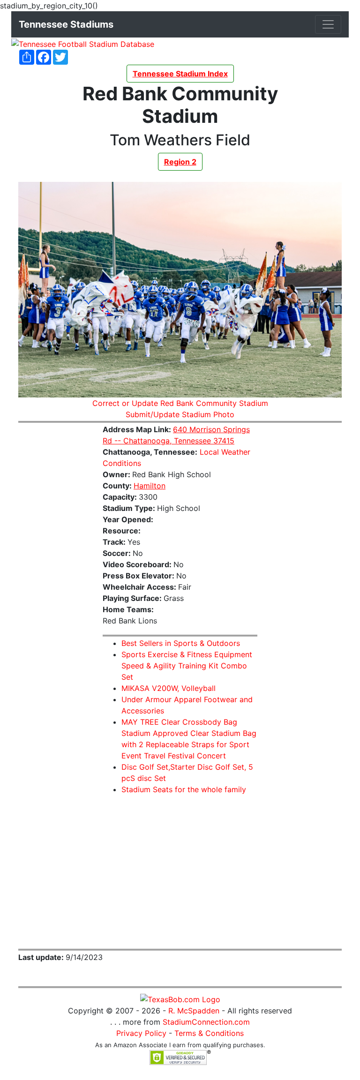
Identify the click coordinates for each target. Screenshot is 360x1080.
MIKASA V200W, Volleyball (168, 688)
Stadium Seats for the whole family (183, 789)
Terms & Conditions (209, 1033)
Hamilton (149, 485)
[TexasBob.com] (180, 998)
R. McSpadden (193, 1010)
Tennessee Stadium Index (180, 73)
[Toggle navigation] (328, 24)
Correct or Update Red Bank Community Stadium (180, 403)
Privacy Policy (141, 1033)
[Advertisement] (53, 571)
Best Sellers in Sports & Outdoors (180, 643)
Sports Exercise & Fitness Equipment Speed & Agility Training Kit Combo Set (186, 666)
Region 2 (180, 161)
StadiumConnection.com (206, 1022)
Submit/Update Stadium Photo (180, 414)
